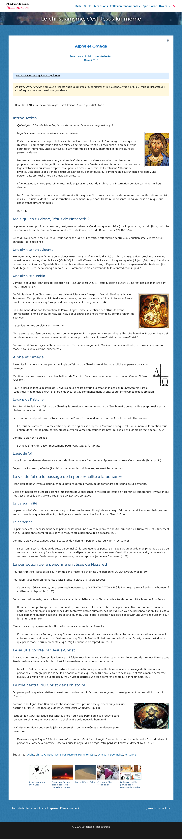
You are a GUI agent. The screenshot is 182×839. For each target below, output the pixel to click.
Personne (130, 754)
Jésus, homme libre (160, 808)
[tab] (91, 76)
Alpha (30, 754)
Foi (64, 754)
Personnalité (115, 754)
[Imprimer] (168, 40)
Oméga (102, 754)
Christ (39, 754)
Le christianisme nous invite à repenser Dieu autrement (44, 808)
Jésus (93, 754)
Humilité (83, 754)
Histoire (72, 754)
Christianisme (52, 754)
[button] (168, 6)
